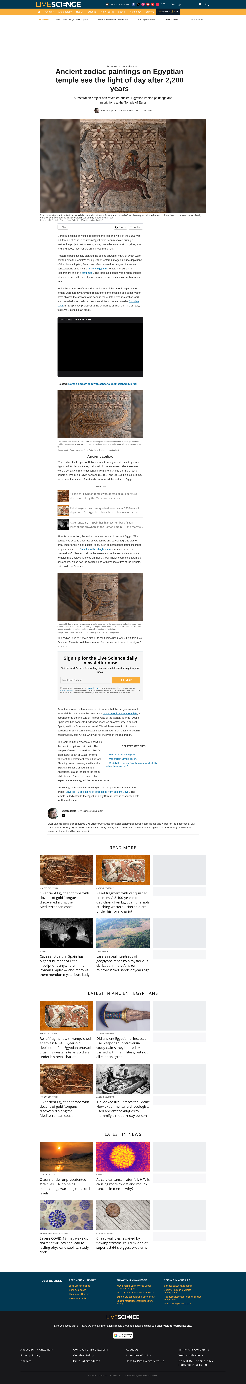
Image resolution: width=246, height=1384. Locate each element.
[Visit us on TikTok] (157, 4)
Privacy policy (30, 1355)
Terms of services (94, 688)
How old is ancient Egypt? (122, 754)
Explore (150, 11)
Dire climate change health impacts (72, 19)
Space (121, 11)
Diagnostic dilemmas (79, 1294)
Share (64, 227)
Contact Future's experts (90, 1349)
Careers (26, 1361)
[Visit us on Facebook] (133, 4)
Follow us (122, 227)
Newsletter (137, 227)
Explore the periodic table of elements (136, 1297)
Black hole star (172, 19)
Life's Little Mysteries (79, 1286)
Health (79, 11)
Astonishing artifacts (79, 1298)
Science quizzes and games (178, 1286)
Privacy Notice (66, 690)
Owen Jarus (110, 110)
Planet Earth (107, 11)
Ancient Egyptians (130, 66)
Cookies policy (83, 1355)
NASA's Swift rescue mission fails (113, 19)
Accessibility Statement (36, 1349)
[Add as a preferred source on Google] (123, 1335)
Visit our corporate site (177, 1325)
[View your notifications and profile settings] (200, 4)
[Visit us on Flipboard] (152, 4)
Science (92, 11)
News (149, 110)
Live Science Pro (196, 19)
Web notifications (191, 1355)
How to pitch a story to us (145, 1361)
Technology (135, 11)
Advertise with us (138, 1355)
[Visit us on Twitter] (138, 4)
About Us (132, 1349)
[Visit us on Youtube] (148, 4)
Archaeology (65, 11)
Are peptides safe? (146, 19)
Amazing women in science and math (135, 1292)
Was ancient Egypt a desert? (123, 759)
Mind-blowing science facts (177, 1303)
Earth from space (77, 1290)
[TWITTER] (64, 815)
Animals (49, 11)
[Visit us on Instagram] (143, 4)
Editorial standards (86, 1361)
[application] (100, 347)
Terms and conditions (194, 1349)
